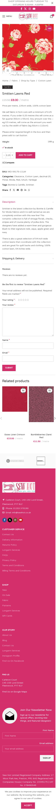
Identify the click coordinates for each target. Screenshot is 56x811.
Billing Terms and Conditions (16, 570)
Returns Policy (9, 545)
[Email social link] (18, 190)
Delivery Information (12, 539)
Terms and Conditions (13, 565)
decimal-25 (45, 176)
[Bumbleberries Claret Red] (41, 409)
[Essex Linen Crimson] (14, 409)
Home (5, 80)
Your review (8, 304)
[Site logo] (28, 16)
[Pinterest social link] (22, 190)
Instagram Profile (11, 656)
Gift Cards (7, 616)
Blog (4, 640)
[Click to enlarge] (7, 70)
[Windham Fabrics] (15, 460)
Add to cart (25, 155)
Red (18, 180)
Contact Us (8, 534)
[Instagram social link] (30, 8)
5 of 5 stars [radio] (28, 300)
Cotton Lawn (44, 80)
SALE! (24, 180)
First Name (48, 730)
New (4, 590)
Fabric (15, 80)
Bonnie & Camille (16, 185)
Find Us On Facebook (13, 661)
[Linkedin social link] (25, 190)
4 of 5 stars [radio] (25, 300)
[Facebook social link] (21, 8)
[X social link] (25, 8)
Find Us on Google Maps (14, 691)
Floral (5, 180)
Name (6, 340)
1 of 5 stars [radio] (19, 300)
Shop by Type (28, 80)
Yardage (33, 180)
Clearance (19, 176)
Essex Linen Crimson (14, 434)
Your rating (8, 300)
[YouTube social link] (34, 8)
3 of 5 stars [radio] (23, 300)
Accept (28, 805)
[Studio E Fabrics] (41, 460)
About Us (7, 635)
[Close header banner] (52, 3)
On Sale (6, 595)
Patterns (6, 605)
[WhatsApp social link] (29, 190)
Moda (12, 180)
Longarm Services (11, 550)
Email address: (46, 743)
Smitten (30, 185)
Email (5, 352)
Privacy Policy (9, 560)
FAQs (5, 555)
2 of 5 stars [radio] (21, 300)
